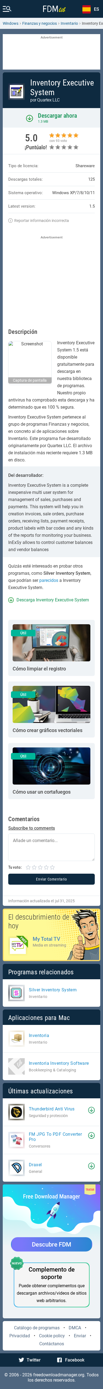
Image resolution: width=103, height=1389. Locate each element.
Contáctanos (51, 1343)
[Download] (91, 1110)
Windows (10, 23)
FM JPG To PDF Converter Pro (55, 1137)
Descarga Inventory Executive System (52, 600)
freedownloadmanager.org (58, 1374)
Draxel (35, 1164)
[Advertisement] (51, 52)
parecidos (48, 580)
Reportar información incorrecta (41, 220)
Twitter (34, 1360)
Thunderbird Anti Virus (52, 1109)
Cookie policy (52, 1335)
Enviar (80, 1335)
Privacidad (19, 1335)
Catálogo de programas (37, 1327)
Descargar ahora (57, 115)
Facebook (74, 1360)
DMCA (75, 1327)
